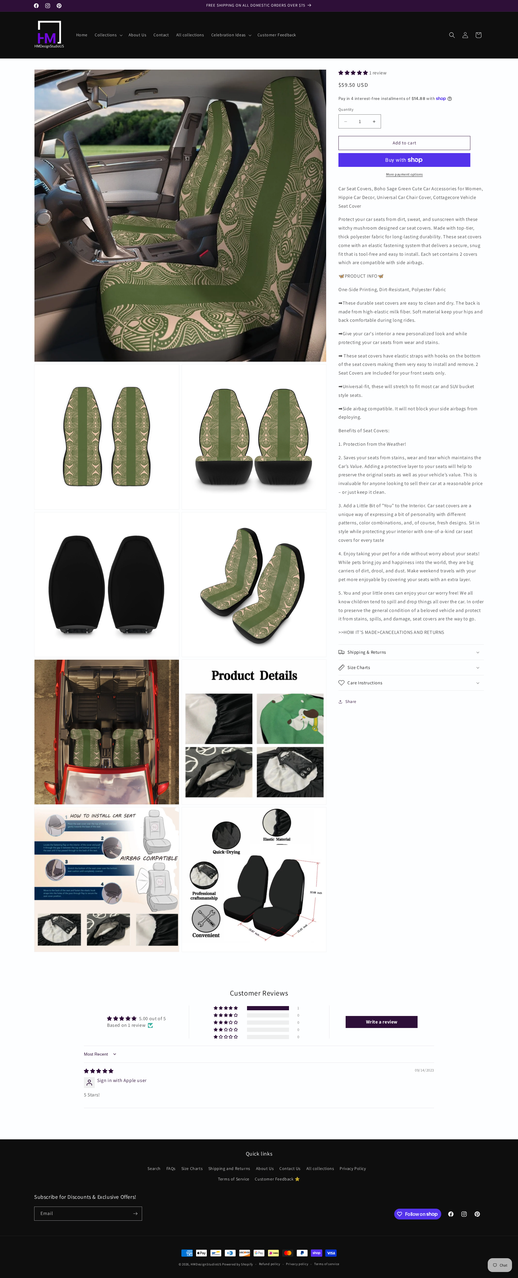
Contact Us (290, 1168)
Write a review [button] (381, 1022)
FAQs (171, 1168)
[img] (99, 1071)
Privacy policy (297, 1264)
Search (154, 1168)
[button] (108, 35)
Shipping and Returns (229, 1168)
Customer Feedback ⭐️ (277, 1179)
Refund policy (269, 1264)
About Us (265, 1168)
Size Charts (192, 1168)
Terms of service (326, 1264)
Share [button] (350, 701)
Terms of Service (233, 1179)
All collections (320, 1168)
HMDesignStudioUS (206, 1264)
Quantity (345, 109)
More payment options (404, 174)
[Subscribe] (135, 1214)
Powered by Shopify (237, 1264)
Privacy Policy (353, 1168)
